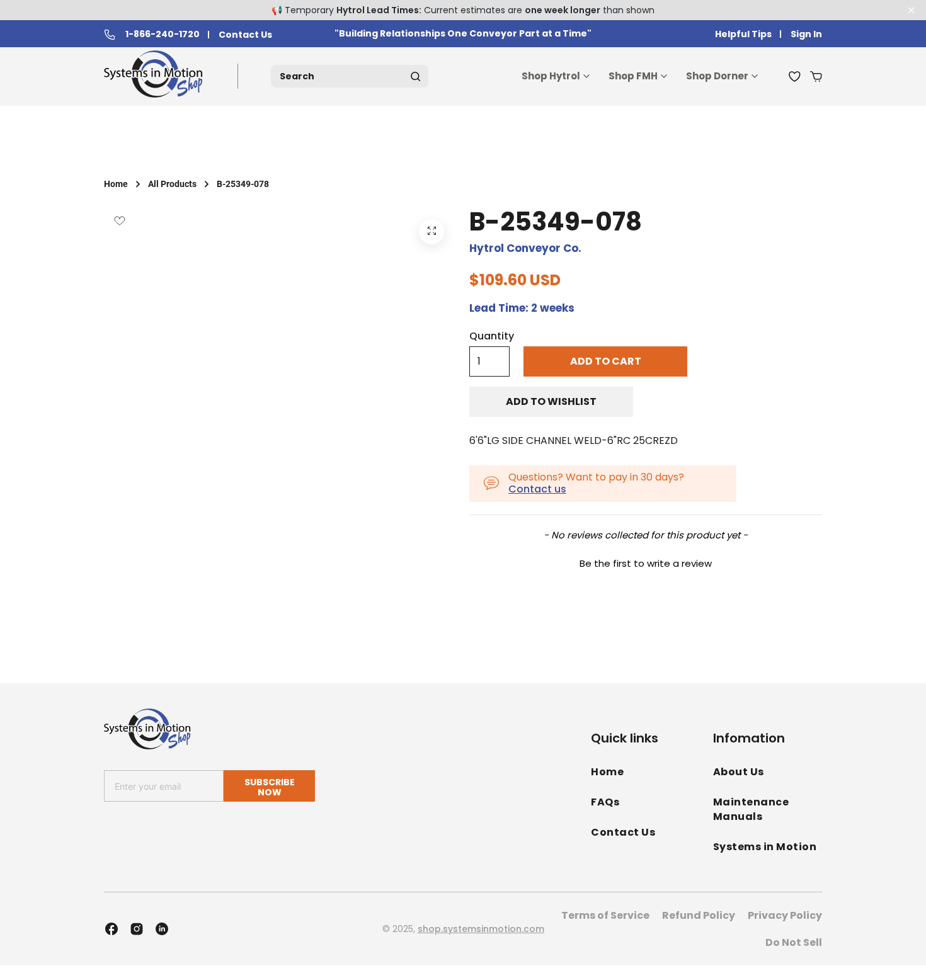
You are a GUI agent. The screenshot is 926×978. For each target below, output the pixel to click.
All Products (172, 184)
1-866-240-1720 (162, 34)
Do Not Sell (793, 942)
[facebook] (111, 928)
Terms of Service (605, 915)
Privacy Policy (785, 915)
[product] (431, 231)
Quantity (491, 336)
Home (116, 184)
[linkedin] (161, 928)
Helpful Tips (743, 34)
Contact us (537, 489)
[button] (645, 562)
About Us (738, 772)
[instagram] (136, 928)
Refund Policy (698, 915)
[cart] (816, 76)
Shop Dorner (717, 75)
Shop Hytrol (551, 75)
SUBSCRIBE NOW (269, 787)
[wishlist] (795, 76)
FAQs (605, 802)
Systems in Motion (765, 846)
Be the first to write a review (646, 563)
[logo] (156, 76)
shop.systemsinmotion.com (481, 929)
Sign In (806, 34)
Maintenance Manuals (751, 809)
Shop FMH (633, 75)
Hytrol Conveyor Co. (525, 248)
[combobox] (349, 76)
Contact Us (245, 35)
